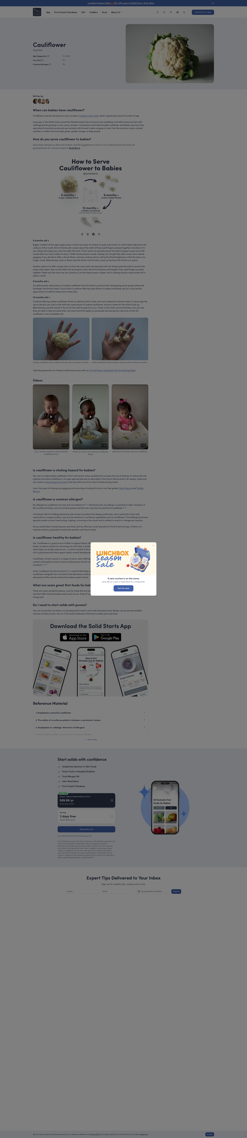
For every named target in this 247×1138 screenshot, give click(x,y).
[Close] (153, 545)
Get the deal (123, 588)
